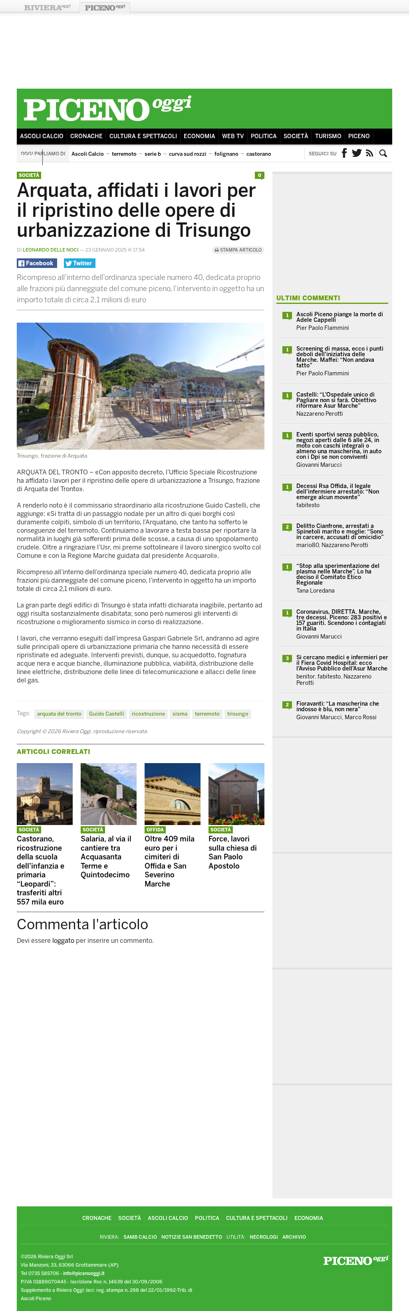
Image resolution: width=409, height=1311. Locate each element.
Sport (29, 157)
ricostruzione (148, 714)
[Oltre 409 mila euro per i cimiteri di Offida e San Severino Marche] (173, 823)
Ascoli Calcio (42, 136)
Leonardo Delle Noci (51, 250)
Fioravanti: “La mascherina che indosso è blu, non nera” (337, 706)
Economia (199, 136)
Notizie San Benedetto (191, 1237)
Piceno (359, 136)
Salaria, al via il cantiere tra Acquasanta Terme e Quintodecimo (106, 857)
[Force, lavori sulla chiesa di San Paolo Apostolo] (236, 823)
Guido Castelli (106, 714)
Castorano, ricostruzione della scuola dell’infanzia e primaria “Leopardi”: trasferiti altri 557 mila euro (40, 870)
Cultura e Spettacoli (143, 136)
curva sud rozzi (187, 154)
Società (296, 136)
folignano (226, 154)
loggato (63, 940)
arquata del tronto (59, 714)
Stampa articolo (240, 250)
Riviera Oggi (47, 7)
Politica (264, 136)
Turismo (328, 136)
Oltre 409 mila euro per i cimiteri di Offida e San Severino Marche (170, 862)
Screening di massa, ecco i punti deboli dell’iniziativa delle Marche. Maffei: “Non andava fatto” (339, 357)
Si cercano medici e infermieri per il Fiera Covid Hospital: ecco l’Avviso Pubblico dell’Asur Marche (342, 663)
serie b (153, 154)
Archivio (294, 1237)
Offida (155, 830)
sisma (180, 714)
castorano (258, 154)
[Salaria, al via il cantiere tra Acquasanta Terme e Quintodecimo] (109, 823)
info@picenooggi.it (84, 1273)
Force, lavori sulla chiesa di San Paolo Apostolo (232, 853)
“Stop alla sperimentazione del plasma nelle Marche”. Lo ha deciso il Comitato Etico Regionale (337, 574)
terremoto (124, 154)
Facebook (344, 154)
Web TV (233, 136)
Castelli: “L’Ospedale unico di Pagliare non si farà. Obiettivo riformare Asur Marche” (336, 400)
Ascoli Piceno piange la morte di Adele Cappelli (339, 317)
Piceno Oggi (104, 7)
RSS (370, 154)
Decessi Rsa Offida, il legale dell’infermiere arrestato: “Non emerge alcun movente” (337, 492)
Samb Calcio (140, 1237)
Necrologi (264, 1237)
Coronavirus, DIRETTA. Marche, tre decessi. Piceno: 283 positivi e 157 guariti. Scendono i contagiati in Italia (341, 620)
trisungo (237, 714)
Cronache (86, 136)
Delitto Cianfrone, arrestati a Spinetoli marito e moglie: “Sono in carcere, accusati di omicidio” (340, 532)
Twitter (357, 154)
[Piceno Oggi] (107, 122)
